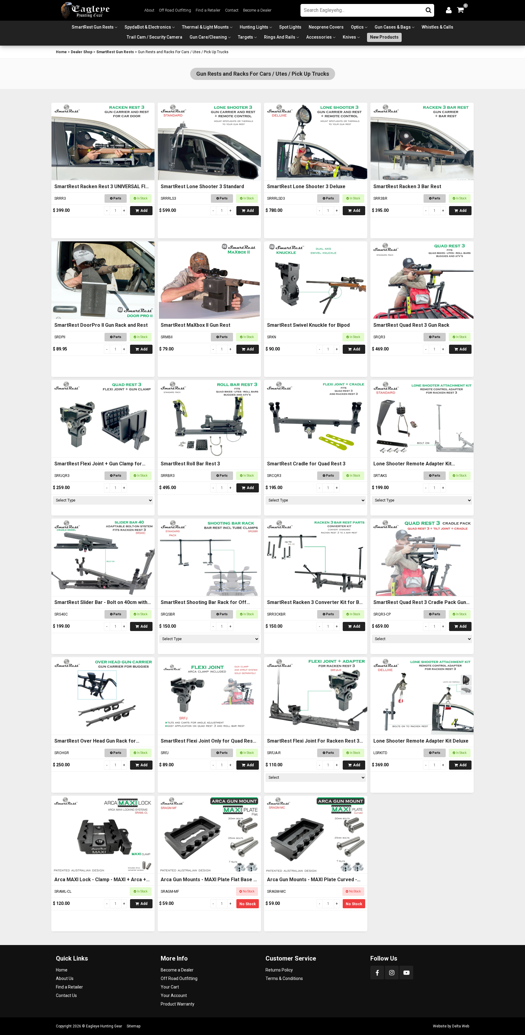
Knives (349, 37)
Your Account (174, 995)
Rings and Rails (279, 37)
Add (143, 211)
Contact (231, 10)
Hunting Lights (254, 27)
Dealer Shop (81, 52)
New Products (384, 37)
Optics (357, 27)
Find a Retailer (208, 10)
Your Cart (170, 987)
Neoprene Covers (326, 27)
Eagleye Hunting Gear (104, 1026)
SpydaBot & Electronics (148, 27)
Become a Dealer (257, 10)
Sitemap (133, 1026)
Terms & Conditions (284, 978)
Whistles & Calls (437, 27)
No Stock (247, 904)
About (149, 10)
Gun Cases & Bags (393, 27)
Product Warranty (177, 1004)
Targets (245, 37)
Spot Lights (290, 27)
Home (61, 52)
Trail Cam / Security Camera (154, 37)
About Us (65, 978)
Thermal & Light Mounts (205, 27)
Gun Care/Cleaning (208, 37)
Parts (117, 198)
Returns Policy (279, 970)
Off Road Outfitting (175, 10)
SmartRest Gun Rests (93, 27)
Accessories (319, 37)
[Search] (428, 8)
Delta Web (460, 1026)
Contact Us (66, 995)
